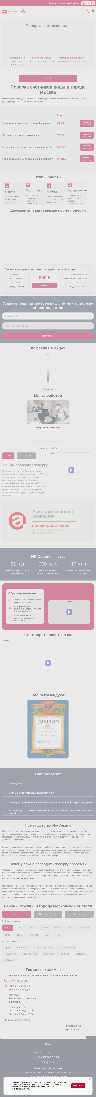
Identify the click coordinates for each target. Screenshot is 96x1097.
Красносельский (66, 947)
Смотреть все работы (48, 448)
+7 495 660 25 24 (18, 980)
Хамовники (81, 953)
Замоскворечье (43, 947)
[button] (71, 470)
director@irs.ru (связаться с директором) (23, 1000)
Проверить (48, 336)
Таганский (48, 953)
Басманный (23, 947)
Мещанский (11, 953)
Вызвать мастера (87, 123)
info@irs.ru (14, 994)
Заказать (48, 78)
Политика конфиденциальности (48, 1076)
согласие (45, 1085)
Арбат (8, 947)
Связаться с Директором (48, 1068)
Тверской (65, 953)
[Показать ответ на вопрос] (4, 783)
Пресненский (30, 953)
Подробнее (48, 389)
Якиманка (10, 960)
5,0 (92, 3)
